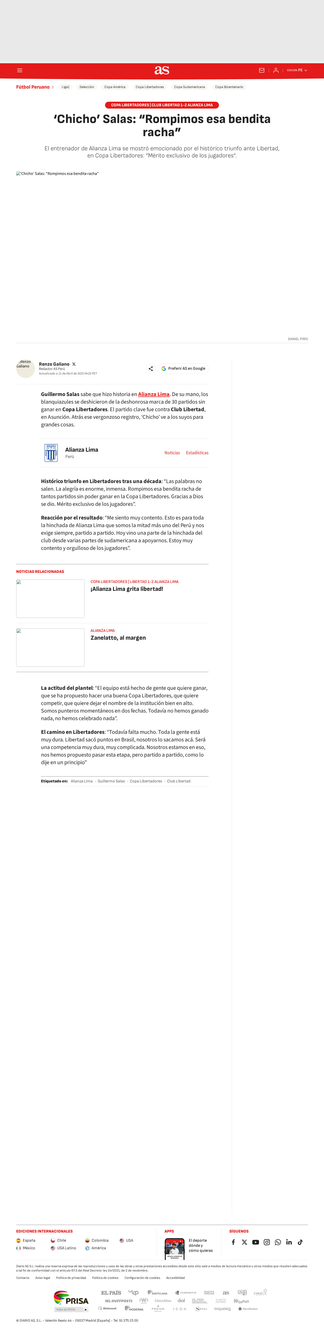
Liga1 (65, 87)
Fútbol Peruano (33, 87)
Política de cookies (105, 1278)
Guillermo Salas (111, 781)
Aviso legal (42, 1278)
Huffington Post (118, 1301)
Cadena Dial (181, 1301)
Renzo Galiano (54, 364)
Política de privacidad (71, 1278)
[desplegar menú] (19, 70)
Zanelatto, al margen (118, 637)
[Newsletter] (262, 70)
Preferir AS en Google (186, 368)
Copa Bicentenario (229, 87)
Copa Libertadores (150, 87)
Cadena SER (209, 1292)
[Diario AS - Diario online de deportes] (162, 70)
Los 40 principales (133, 1292)
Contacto (22, 1278)
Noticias (172, 452)
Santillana (157, 1292)
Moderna (134, 1309)
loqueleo (223, 1309)
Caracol (260, 1292)
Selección (86, 87)
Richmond (107, 1308)
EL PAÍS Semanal (200, 1301)
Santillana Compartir (185, 1292)
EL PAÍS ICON (179, 1309)
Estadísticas (197, 452)
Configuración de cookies (142, 1278)
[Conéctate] (276, 70)
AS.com (226, 1292)
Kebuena (241, 1301)
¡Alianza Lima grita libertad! (127, 589)
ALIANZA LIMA (103, 630)
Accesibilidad (175, 1278)
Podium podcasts (158, 1309)
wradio (144, 1301)
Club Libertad (179, 781)
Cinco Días (163, 1301)
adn (242, 1292)
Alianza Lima (81, 449)
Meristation (248, 1309)
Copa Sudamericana (189, 87)
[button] (151, 368)
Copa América (115, 87)
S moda (201, 1309)
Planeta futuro (221, 1301)
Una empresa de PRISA (71, 1297)
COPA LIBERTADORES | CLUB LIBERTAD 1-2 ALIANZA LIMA (162, 105)
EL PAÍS (111, 1292)
